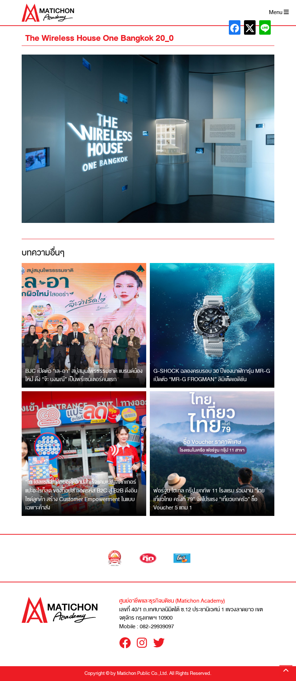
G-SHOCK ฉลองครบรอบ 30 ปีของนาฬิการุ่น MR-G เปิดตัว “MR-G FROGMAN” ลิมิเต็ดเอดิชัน (211, 375)
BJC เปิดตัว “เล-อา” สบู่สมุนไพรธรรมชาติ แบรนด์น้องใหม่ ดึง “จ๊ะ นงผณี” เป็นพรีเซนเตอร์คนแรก (84, 375)
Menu (276, 12)
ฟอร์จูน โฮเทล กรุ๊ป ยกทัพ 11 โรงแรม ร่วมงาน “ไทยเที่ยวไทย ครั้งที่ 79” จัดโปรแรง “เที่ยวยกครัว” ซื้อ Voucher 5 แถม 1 (209, 499)
